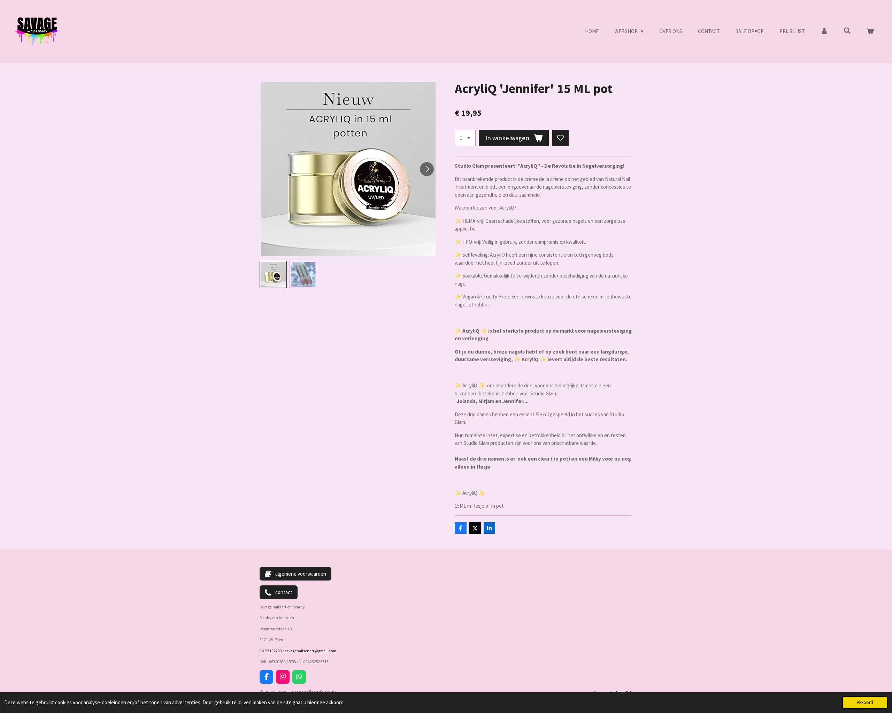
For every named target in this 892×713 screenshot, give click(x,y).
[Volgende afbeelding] (427, 169)
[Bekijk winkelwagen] (870, 31)
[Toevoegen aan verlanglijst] (560, 138)
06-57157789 (271, 650)
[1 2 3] (465, 138)
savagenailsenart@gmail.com (310, 650)
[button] (273, 274)
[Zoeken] (847, 30)
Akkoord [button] (865, 702)
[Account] (824, 31)
